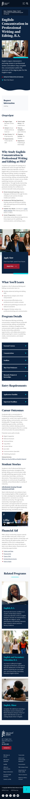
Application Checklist (10, 394)
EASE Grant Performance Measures (21, 759)
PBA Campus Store (23, 767)
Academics (9, 11)
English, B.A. (9, 608)
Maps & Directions (8, 772)
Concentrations (9, 353)
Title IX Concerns (22, 774)
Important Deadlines (10, 402)
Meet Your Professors (10, 368)
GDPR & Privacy (5, 790)
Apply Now (10, 266)
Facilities (6, 360)
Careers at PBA (7, 779)
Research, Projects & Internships (10, 376)
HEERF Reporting (14, 790)
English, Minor (10, 705)
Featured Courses (9, 346)
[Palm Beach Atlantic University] (8, 733)
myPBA (5, 764)
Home (5, 11)
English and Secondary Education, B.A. (14, 658)
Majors (14, 11)
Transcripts (21, 755)
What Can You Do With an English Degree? (14, 459)
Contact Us (7, 748)
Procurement (21, 764)
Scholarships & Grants (10, 559)
